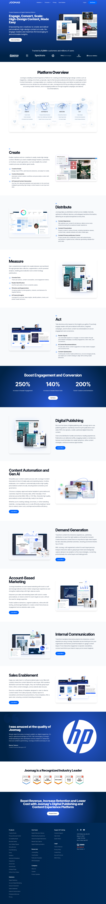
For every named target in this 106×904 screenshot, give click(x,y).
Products (47, 2)
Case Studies (62, 2)
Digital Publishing (13, 880)
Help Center (57, 836)
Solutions (39, 2)
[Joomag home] (14, 2)
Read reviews (80, 849)
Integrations (12, 861)
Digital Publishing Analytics (38, 844)
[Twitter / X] (77, 830)
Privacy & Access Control (15, 836)
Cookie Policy (57, 852)
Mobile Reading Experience (38, 836)
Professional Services (14, 894)
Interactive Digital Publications (39, 838)
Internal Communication (14, 891)
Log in (84, 2)
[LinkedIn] (81, 830)
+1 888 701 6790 (81, 838)
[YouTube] (84, 830)
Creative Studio (12, 833)
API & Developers (36, 860)
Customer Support (58, 833)
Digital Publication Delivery (38, 833)
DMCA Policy (57, 858)
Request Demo (53, 813)
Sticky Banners (12, 847)
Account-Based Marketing (15, 883)
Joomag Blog (35, 852)
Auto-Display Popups (14, 844)
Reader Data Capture (37, 841)
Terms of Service (58, 846)
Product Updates (36, 874)
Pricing (54, 2)
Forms (10, 852)
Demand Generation (14, 885)
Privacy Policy (57, 849)
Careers (33, 871)
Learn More (60, 447)
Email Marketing (13, 849)
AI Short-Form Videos (14, 872)
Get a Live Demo (15, 40)
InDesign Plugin (12, 869)
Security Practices (58, 855)
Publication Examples (37, 858)
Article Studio (12, 866)
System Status (57, 838)
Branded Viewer (13, 841)
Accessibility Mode (13, 838)
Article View (12, 863)
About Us (34, 868)
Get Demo (92, 2)
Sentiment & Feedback (14, 858)
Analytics (11, 855)
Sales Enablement (13, 888)
